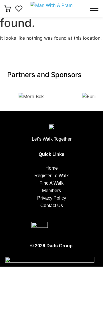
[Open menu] (94, 8)
